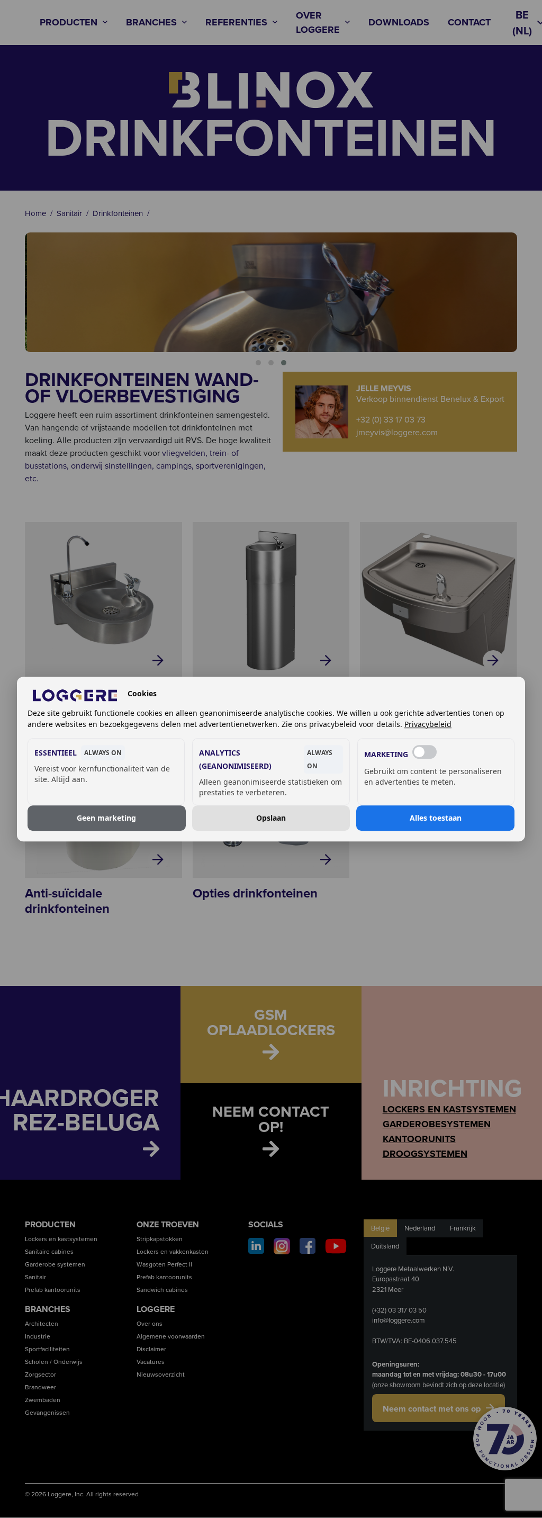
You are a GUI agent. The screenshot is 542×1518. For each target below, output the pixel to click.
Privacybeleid (427, 724)
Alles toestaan (436, 818)
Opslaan (271, 818)
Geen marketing (106, 818)
